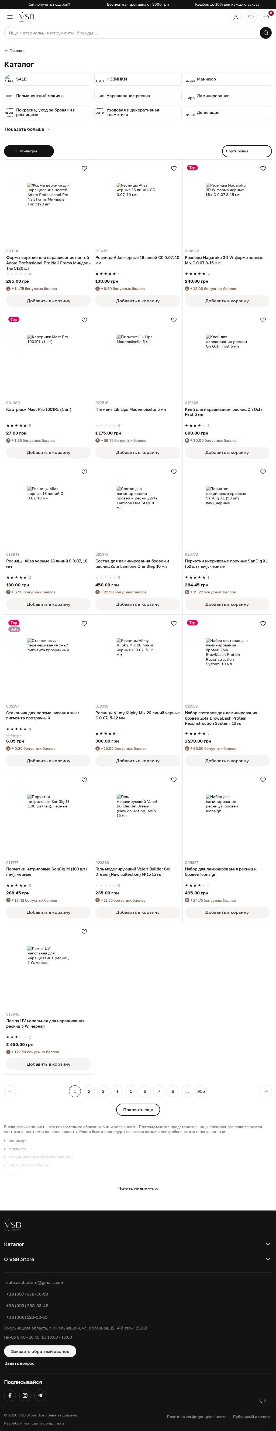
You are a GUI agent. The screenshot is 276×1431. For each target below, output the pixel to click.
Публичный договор (251, 1416)
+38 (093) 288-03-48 (27, 1305)
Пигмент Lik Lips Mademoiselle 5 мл (130, 409)
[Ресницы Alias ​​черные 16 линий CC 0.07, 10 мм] (137, 204)
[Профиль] (236, 17)
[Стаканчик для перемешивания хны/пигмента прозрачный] (48, 659)
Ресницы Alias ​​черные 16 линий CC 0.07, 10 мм (137, 260)
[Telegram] (40, 1395)
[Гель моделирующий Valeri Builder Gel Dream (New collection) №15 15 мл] (137, 815)
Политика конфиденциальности (196, 1416)
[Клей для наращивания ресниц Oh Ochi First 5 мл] (227, 355)
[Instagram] (25, 1395)
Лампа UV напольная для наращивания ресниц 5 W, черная (45, 1023)
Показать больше (24, 129)
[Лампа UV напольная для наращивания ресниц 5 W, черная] (48, 967)
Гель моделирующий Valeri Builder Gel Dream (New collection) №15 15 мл (133, 871)
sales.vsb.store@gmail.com (34, 1282)
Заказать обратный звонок (40, 1351)
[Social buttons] (263, 1400)
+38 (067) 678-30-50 (27, 1294)
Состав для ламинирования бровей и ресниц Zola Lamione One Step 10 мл (132, 563)
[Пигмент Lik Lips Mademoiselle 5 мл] (137, 355)
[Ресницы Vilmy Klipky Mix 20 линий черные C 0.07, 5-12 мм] (137, 659)
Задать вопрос (19, 1363)
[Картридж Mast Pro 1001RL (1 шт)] (48, 355)
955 (201, 1091)
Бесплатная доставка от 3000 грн (138, 4)
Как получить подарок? (48, 4)
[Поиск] (266, 33)
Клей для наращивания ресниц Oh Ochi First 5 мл (224, 412)
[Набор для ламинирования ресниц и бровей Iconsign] (227, 815)
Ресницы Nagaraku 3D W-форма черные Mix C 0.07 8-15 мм (224, 260)
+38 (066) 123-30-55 (26, 1317)
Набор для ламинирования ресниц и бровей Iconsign (221, 871)
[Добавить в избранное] (84, 168)
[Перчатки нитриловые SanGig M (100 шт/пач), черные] (48, 815)
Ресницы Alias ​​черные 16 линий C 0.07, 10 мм (46, 563)
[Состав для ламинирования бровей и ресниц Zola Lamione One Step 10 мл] (137, 507)
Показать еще (138, 1109)
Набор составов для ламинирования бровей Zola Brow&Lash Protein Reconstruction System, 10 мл (221, 717)
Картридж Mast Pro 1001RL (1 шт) (38, 409)
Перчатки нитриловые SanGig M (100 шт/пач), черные (46, 871)
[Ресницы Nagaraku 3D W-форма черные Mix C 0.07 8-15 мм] (227, 204)
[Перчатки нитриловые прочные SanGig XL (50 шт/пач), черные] (227, 507)
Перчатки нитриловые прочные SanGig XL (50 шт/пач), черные (226, 563)
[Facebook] (10, 1395)
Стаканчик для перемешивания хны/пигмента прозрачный (42, 715)
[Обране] (251, 17)
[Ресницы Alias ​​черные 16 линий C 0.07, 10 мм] (48, 507)
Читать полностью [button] (138, 1188)
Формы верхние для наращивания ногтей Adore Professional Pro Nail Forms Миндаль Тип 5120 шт (48, 262)
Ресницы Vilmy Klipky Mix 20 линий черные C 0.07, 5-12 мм (137, 715)
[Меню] (10, 17)
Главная (17, 50)
